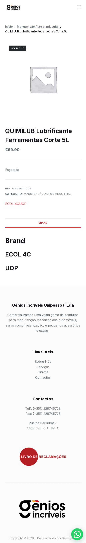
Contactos (43, 377)
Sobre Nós (43, 362)
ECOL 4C (12, 204)
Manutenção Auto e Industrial (47, 193)
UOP (22, 204)
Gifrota (43, 372)
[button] (77, 534)
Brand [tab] (43, 222)
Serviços (43, 367)
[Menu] (79, 7)
